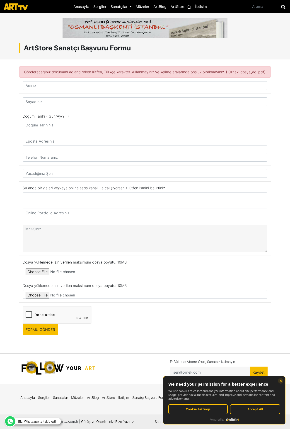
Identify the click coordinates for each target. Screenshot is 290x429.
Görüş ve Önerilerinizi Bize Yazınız (107, 421)
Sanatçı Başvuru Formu (150, 397)
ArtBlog (160, 6)
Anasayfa (81, 6)
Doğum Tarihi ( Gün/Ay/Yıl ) (46, 116)
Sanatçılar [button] (120, 6)
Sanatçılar (60, 397)
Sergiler (99, 6)
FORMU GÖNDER (40, 329)
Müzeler (142, 6)
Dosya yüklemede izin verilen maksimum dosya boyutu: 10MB (75, 262)
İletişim (201, 6)
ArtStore (179, 6)
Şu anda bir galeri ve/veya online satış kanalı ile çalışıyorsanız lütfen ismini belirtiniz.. (95, 188)
